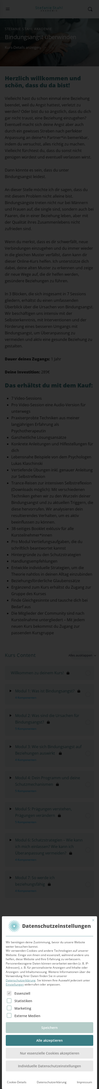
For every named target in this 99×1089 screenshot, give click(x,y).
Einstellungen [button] (15, 984)
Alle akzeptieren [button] (49, 1040)
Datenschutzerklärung (21, 980)
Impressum (84, 1082)
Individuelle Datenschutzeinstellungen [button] (49, 1066)
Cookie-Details (16, 1082)
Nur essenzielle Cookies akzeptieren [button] (49, 1053)
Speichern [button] (49, 1027)
